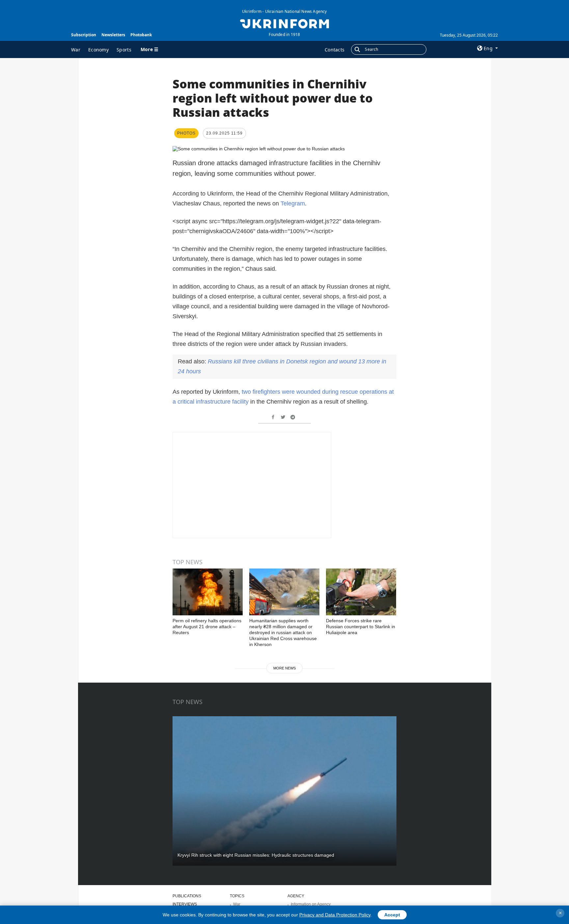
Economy (98, 49)
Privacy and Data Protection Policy (334, 914)
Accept (392, 914)
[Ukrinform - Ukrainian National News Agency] (284, 23)
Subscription (83, 35)
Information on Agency (311, 904)
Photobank (141, 35)
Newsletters (113, 35)
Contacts (334, 49)
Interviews (185, 904)
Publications (187, 896)
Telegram (293, 203)
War (75, 49)
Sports (124, 49)
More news (284, 668)
